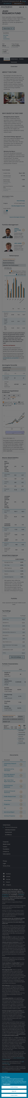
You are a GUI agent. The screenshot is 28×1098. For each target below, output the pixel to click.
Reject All (14, 1091)
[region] (14, 1085)
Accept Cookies (14, 1095)
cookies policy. (6, 1084)
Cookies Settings (14, 1087)
